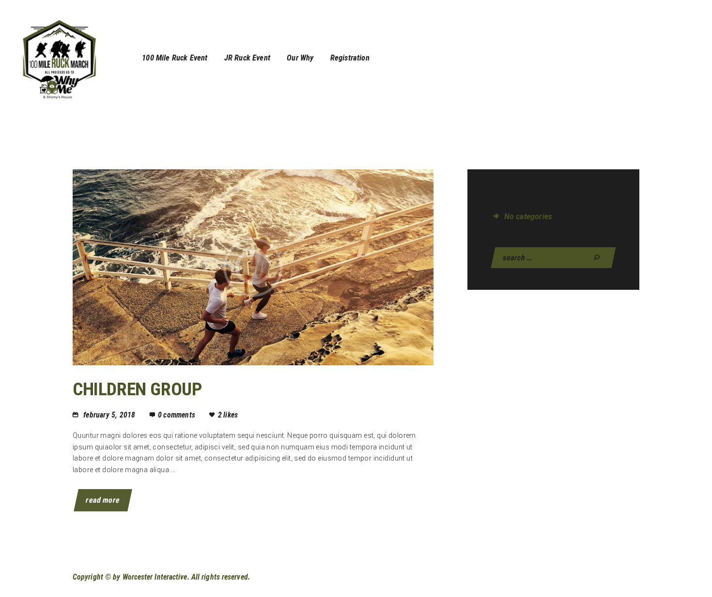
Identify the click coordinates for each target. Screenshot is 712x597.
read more (103, 500)
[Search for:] (553, 257)
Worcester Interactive (155, 577)
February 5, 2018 (109, 414)
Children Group (137, 389)
